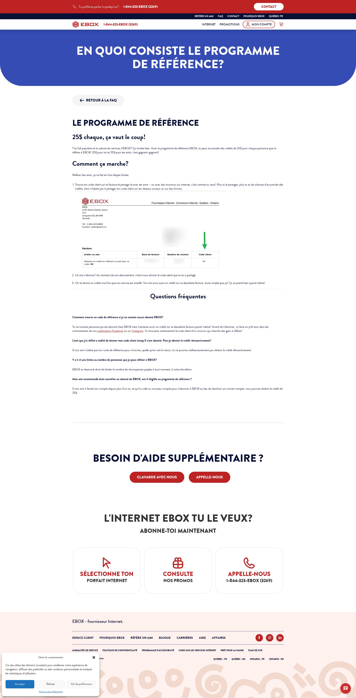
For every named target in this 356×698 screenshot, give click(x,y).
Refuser (50, 684)
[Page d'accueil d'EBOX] (85, 24)
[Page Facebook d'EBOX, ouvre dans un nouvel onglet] (259, 638)
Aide (202, 638)
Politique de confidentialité (50, 691)
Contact (268, 6)
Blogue (165, 638)
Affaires (219, 638)
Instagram (137, 331)
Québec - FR (220, 659)
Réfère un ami (204, 16)
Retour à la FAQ (101, 100)
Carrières (185, 638)
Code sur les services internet (197, 650)
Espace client (82, 638)
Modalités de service (85, 650)
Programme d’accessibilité (158, 650)
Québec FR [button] (276, 16)
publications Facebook (110, 331)
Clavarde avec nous (157, 477)
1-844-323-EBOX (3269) (120, 24)
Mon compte (262, 24)
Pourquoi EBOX (112, 638)
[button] (94, 657)
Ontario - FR (257, 659)
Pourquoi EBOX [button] (254, 16)
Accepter (20, 684)
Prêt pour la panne (232, 650)
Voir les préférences (81, 684)
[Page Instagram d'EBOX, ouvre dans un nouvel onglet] (269, 638)
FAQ (220, 16)
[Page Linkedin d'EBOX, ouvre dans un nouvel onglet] (279, 638)
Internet (209, 24)
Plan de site (255, 650)
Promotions (230, 24)
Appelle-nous (209, 477)
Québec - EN (238, 659)
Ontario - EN (276, 659)
